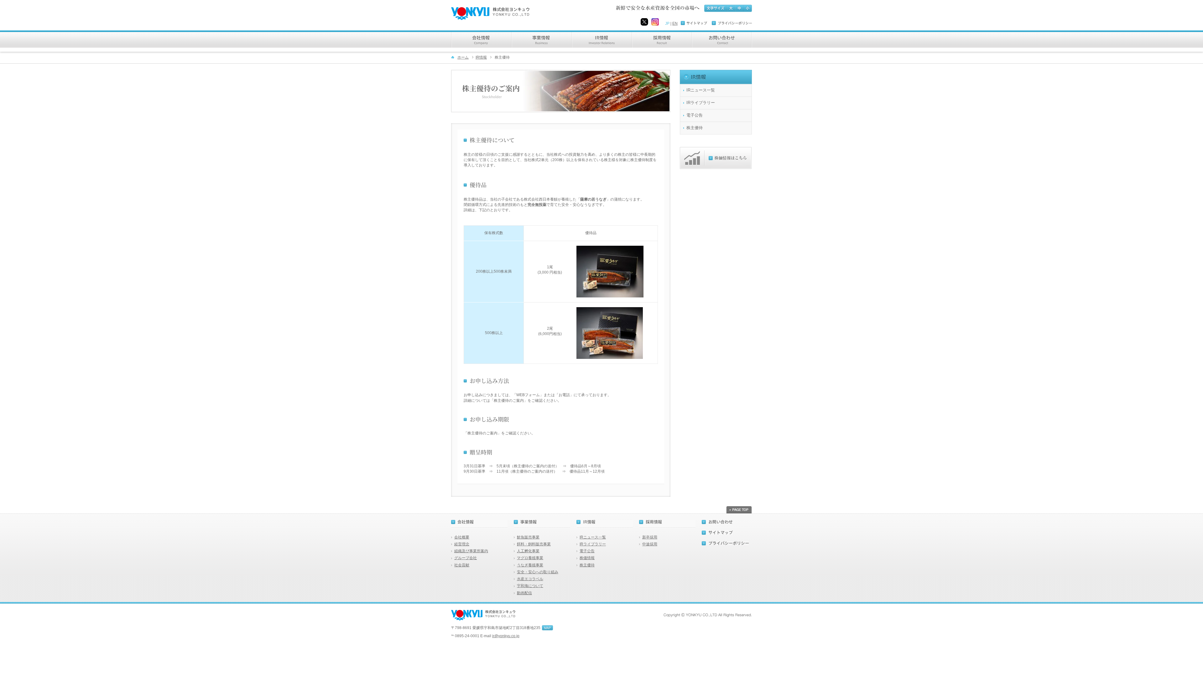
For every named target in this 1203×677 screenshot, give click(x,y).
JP (667, 23)
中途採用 (649, 544)
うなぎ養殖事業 (530, 565)
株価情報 (587, 558)
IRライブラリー (700, 103)
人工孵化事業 (528, 551)
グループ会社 (465, 558)
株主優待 (694, 128)
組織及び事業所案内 (471, 551)
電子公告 (694, 115)
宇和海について (530, 586)
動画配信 (524, 593)
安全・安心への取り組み (537, 572)
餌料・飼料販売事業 (534, 544)
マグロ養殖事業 (530, 558)
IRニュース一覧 (700, 90)
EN (675, 23)
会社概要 (461, 537)
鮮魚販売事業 (528, 537)
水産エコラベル (530, 579)
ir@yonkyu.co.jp (505, 636)
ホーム (463, 57)
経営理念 (461, 544)
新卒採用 (649, 537)
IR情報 (481, 57)
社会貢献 (461, 565)
